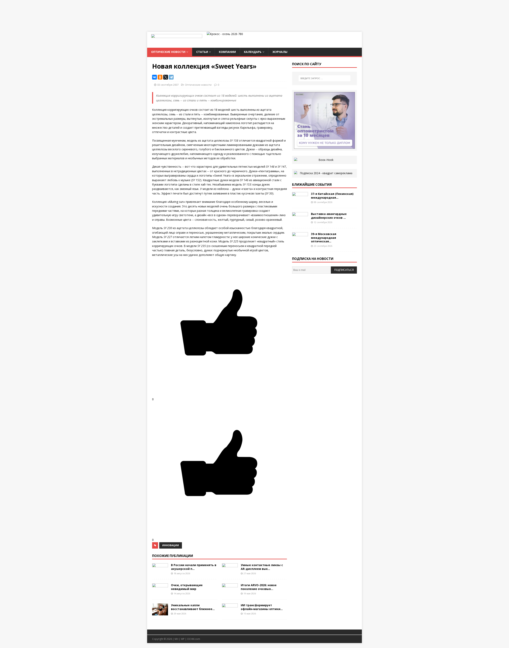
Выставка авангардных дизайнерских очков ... (329, 215)
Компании (227, 52)
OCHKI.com (193, 639)
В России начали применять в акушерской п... (193, 566)
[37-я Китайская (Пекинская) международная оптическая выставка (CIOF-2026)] (300, 202)
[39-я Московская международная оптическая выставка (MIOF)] (300, 242)
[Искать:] (324, 78)
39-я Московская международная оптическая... (323, 237)
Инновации (170, 545)
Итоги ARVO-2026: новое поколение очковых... (259, 587)
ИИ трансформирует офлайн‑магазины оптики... (262, 607)
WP (183, 639)
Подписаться (344, 269)
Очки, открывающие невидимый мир (187, 587)
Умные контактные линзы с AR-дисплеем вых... (262, 566)
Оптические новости (168, 52)
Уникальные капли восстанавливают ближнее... (193, 607)
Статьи (202, 52)
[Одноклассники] (160, 77)
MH (176, 639)
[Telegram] (171, 77)
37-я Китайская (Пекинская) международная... (332, 195)
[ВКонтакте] (154, 77)
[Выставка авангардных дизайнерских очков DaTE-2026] (300, 222)
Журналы (279, 52)
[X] (165, 77)
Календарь (252, 52)
